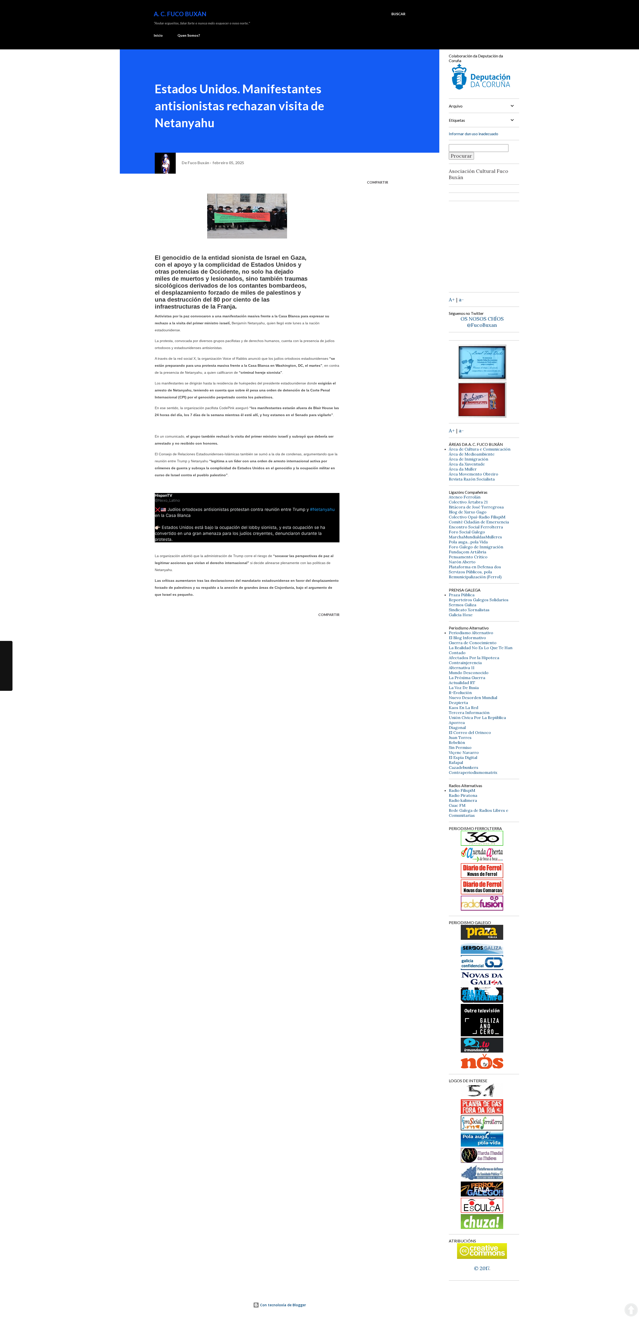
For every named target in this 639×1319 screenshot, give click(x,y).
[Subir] (631, 1310)
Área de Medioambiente (471, 454)
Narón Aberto (462, 561)
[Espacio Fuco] (482, 416)
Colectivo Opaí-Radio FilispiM (477, 516)
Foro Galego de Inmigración (476, 546)
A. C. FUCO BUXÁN (180, 13)
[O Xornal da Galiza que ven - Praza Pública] (482, 938)
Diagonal (457, 727)
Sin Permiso (460, 747)
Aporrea (457, 722)
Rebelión (457, 742)
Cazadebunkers (463, 767)
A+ (452, 299)
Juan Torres (460, 737)
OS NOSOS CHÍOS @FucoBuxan (482, 322)
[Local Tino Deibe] (482, 378)
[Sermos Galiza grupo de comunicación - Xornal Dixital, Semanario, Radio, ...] (482, 952)
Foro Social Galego (467, 531)
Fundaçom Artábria (467, 551)
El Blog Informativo (467, 637)
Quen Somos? (188, 35)
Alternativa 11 (462, 667)
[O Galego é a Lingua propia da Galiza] (482, 1096)
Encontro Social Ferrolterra (476, 526)
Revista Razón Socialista (472, 479)
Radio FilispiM (462, 790)
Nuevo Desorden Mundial (473, 697)
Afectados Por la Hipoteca (474, 657)
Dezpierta (458, 702)
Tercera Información (469, 712)
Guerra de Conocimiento (472, 642)
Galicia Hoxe (461, 614)
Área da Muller (463, 469)
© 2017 (481, 1268)
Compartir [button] (377, 182)
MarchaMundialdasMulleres (475, 536)
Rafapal (456, 762)
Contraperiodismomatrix (473, 772)
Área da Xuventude (467, 464)
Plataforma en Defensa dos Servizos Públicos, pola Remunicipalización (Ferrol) (475, 571)
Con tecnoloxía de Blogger (282, 1305)
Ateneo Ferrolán (464, 496)
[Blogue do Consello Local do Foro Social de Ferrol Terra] (482, 1128)
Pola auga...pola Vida (468, 541)
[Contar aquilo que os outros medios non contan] (482, 968)
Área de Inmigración (468, 459)
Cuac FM (457, 805)
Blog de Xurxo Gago (467, 511)
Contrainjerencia (465, 662)
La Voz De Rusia (464, 687)
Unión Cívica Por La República (477, 717)
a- (461, 299)
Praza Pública (462, 594)
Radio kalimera (463, 800)
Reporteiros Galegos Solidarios (478, 599)
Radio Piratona (463, 795)
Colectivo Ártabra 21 (468, 501)
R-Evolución (460, 692)
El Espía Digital (463, 757)
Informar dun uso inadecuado (473, 133)
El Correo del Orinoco (470, 732)
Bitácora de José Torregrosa (476, 506)
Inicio (158, 35)
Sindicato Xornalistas (469, 609)
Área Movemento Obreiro (473, 474)
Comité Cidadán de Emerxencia (479, 521)
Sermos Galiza (462, 604)
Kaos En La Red (463, 707)
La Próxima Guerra (467, 677)
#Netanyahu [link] (322, 509)
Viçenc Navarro (464, 752)
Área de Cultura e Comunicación (479, 449)
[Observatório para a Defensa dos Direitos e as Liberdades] (482, 1211)
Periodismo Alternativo (471, 632)
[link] (163, 495)
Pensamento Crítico (468, 556)
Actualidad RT (462, 682)
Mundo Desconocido (468, 672)
